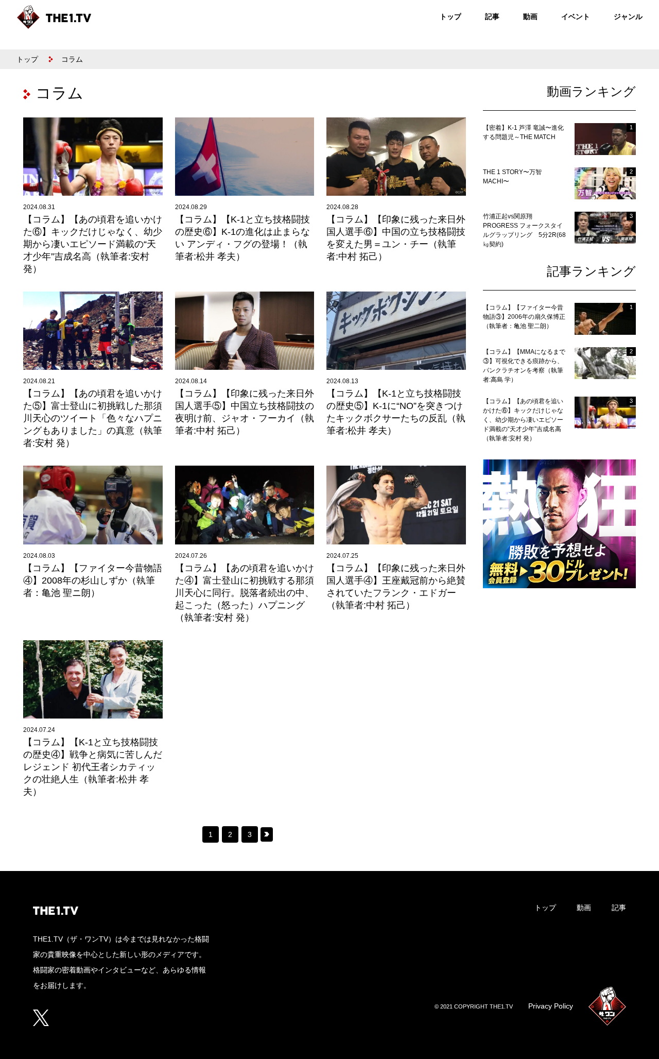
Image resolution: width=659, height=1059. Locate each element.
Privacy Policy (550, 1006)
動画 (530, 16)
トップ (450, 16)
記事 (492, 16)
